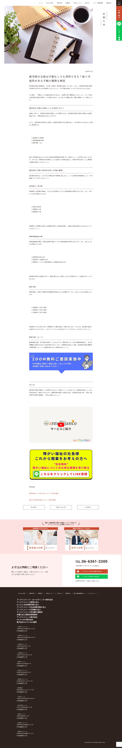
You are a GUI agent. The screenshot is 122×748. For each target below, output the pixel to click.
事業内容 (59, 3)
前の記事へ (34, 507)
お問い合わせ (119, 13)
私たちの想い (50, 3)
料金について (77, 3)
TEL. (91, 561)
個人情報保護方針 (79, 593)
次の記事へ (88, 507)
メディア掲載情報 (98, 3)
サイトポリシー (91, 593)
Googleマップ (22, 630)
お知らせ (87, 3)
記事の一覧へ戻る (61, 507)
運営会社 (108, 3)
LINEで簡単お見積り (119, 33)
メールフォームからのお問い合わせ (91, 571)
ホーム (41, 3)
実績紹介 (67, 3)
